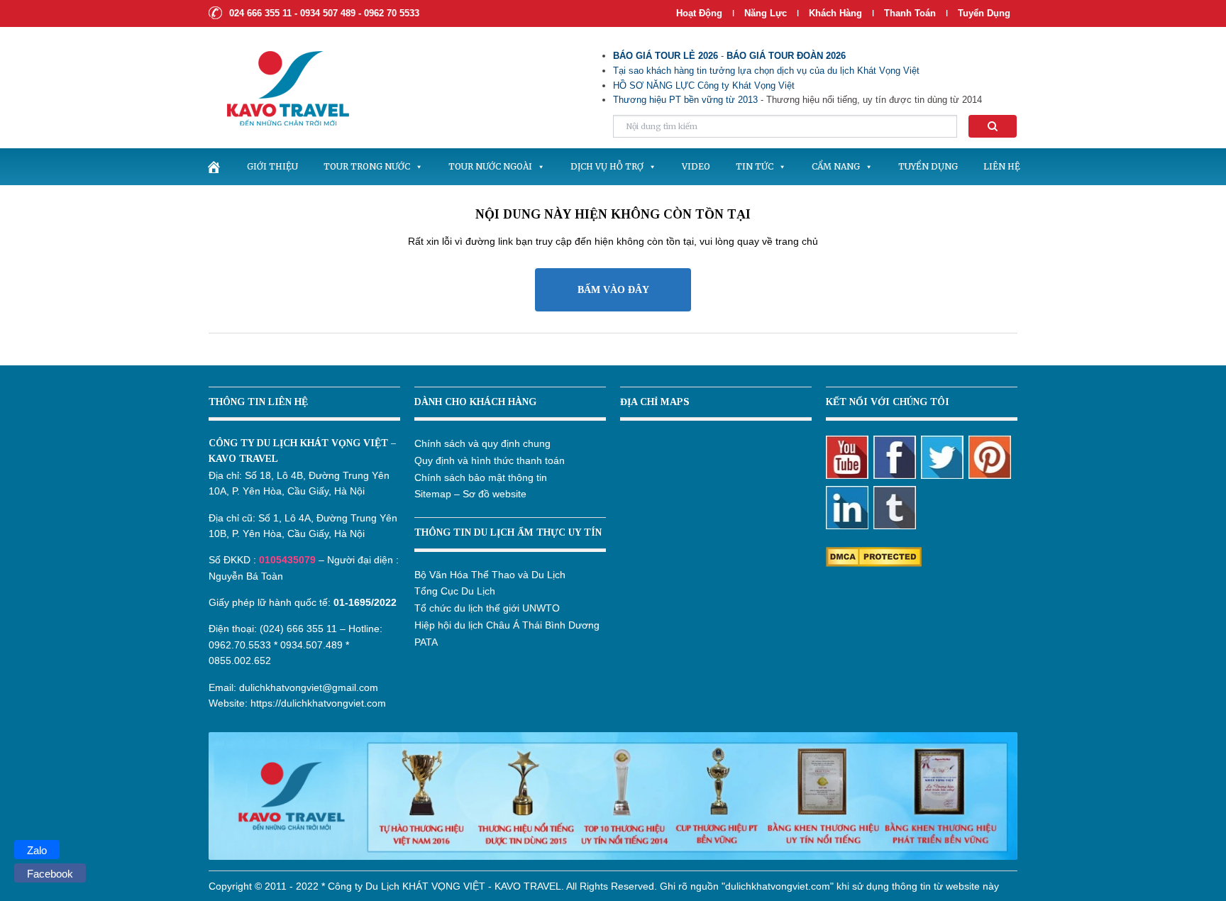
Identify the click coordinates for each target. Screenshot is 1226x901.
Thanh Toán (911, 13)
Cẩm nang (836, 166)
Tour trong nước (367, 166)
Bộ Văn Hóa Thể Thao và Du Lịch (489, 574)
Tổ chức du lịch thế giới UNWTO (487, 608)
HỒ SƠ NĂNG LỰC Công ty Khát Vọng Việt (704, 85)
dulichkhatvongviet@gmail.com (308, 687)
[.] (213, 166)
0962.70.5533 (240, 645)
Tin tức (754, 166)
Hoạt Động (699, 13)
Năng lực (765, 13)
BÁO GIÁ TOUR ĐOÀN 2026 (786, 55)
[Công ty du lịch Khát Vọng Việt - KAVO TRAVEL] (279, 87)
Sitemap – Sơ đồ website (470, 493)
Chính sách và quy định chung (482, 443)
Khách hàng (835, 13)
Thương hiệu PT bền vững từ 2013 (685, 99)
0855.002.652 (240, 660)
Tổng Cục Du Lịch (454, 591)
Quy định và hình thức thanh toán (489, 460)
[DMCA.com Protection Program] (874, 556)
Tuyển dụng (984, 13)
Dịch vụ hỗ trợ (607, 166)
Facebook (50, 874)
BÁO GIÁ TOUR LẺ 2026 (665, 55)
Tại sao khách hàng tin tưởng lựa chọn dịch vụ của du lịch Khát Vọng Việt (766, 70)
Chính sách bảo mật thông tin (480, 477)
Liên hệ (1001, 166)
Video (696, 166)
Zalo (37, 850)
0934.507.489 (311, 645)
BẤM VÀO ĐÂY (613, 289)
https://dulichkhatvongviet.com (318, 703)
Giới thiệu (272, 166)
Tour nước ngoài (490, 166)
